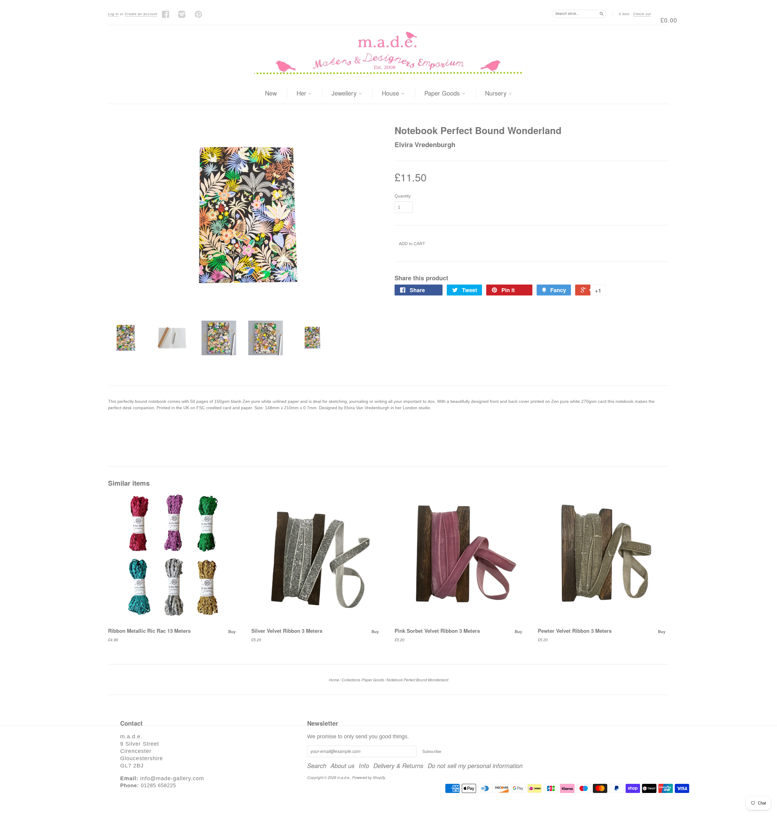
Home (334, 679)
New (271, 93)
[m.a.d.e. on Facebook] (166, 14)
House (391, 93)
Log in (113, 14)
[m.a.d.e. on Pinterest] (198, 14)
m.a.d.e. (343, 777)
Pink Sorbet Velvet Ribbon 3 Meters (437, 630)
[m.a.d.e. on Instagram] (182, 14)
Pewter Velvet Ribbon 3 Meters (575, 630)
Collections (351, 679)
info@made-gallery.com (172, 778)
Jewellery (344, 93)
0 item (624, 14)
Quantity (403, 196)
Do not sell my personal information (475, 765)
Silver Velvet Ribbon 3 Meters (286, 630)
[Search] (601, 13)
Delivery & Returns (398, 765)
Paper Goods (443, 93)
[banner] (388, 54)
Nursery (496, 93)
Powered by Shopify (368, 777)
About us (343, 765)
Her (302, 93)
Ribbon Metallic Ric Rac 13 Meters (149, 630)
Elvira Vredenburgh (425, 144)
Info (364, 765)
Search (316, 765)
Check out (642, 14)
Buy (232, 631)
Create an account (141, 14)
